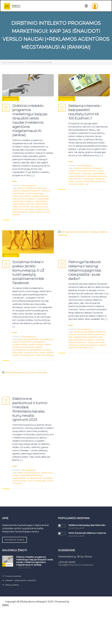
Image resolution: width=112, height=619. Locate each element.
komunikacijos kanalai (28, 339)
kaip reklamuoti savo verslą (91, 171)
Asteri (5, 604)
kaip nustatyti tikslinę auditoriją (83, 337)
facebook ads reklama (85, 332)
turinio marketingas (37, 481)
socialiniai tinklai (34, 350)
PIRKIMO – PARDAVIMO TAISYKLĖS (20, 580)
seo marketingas (86, 179)
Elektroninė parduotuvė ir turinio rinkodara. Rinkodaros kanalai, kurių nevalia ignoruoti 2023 (29, 409)
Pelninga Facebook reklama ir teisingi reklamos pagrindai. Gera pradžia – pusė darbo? (85, 270)
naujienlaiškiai (41, 201)
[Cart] (101, 6)
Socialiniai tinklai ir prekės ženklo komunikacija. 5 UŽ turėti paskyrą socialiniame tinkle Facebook (28, 272)
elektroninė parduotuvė (29, 473)
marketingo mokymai (22, 201)
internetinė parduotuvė (31, 475)
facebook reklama (83, 168)
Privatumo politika (13, 576)
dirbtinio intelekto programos (26, 190)
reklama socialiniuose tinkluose (83, 345)
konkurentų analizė (21, 196)
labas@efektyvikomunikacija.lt (75, 564)
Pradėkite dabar (14, 540)
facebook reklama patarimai (91, 334)
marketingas (43, 198)
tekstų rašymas (36, 212)
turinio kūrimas (19, 481)
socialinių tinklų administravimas (90, 181)
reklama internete (77, 176)
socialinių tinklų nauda (35, 352)
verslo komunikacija (44, 355)
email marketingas (35, 193)
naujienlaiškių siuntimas (23, 204)
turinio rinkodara (76, 184)
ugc (87, 184)
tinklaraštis (48, 478)
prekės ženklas (36, 344)
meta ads (86, 173)
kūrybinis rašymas (40, 196)
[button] (86, 6)
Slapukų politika (12, 585)
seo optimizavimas (39, 206)
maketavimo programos (24, 198)
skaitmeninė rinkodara (23, 209)
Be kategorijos (29, 185)
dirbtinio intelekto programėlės (32, 188)
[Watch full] (28, 87)
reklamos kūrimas (21, 206)
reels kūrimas (42, 204)
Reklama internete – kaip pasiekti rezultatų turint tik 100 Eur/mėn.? (85, 112)
